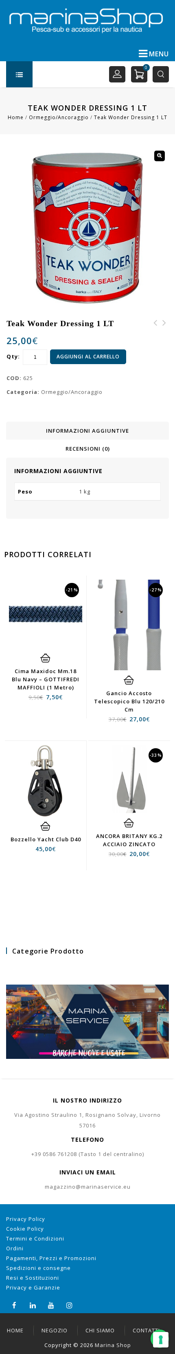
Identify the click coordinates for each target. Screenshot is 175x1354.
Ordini (15, 1248)
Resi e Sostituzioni (32, 1277)
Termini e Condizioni (35, 1238)
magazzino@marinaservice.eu (88, 1186)
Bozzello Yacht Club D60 (164, 332)
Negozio (55, 1330)
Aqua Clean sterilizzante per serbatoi (155, 337)
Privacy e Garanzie (33, 1287)
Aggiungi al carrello (88, 356)
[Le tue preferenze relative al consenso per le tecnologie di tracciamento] (160, 1339)
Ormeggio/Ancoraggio (59, 117)
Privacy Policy (25, 1219)
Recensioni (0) (88, 448)
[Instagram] (69, 1304)
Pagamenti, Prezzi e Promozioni (51, 1258)
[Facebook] (14, 1304)
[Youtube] (51, 1304)
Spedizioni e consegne (38, 1268)
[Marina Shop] (87, 20)
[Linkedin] (32, 1304)
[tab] (87, 431)
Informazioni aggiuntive (87, 430)
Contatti (146, 1330)
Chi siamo (100, 1330)
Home (16, 117)
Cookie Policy (25, 1228)
